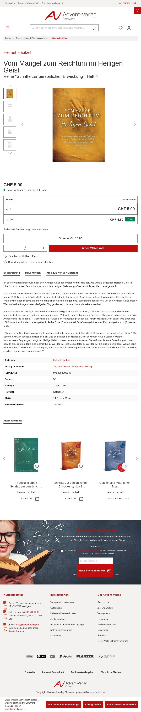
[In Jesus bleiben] (26, 455)
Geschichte (103, 602)
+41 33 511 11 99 (127, 3)
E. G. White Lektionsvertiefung (112, 641)
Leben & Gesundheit (28, 3)
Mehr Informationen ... (15, 709)
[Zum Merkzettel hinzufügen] (37, 466)
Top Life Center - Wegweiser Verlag (72, 366)
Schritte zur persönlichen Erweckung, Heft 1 (70, 484)
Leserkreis (102, 619)
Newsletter (102, 630)
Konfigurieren (93, 704)
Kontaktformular (16, 631)
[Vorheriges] (22, 124)
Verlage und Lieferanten (62, 602)
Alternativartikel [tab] (12, 420)
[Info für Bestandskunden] (137, 10)
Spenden (101, 635)
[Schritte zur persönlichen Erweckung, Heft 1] (70, 455)
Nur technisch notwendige (63, 704)
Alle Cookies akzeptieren (121, 704)
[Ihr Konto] (129, 28)
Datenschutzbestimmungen (87, 550)
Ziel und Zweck (105, 608)
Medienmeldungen (106, 624)
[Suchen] (94, 27)
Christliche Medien (111, 672)
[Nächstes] (134, 124)
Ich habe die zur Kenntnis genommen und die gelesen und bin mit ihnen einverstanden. (98, 551)
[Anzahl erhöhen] (43, 248)
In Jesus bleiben (26, 484)
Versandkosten (40, 229)
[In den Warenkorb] (36, 498)
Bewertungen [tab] (33, 272)
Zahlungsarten (57, 619)
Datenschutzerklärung (61, 630)
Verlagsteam (103, 613)
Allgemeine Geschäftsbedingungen (67, 624)
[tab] (11, 273)
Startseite (10, 3)
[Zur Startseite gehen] (70, 15)
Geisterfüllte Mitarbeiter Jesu (114, 484)
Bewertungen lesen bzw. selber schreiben (30, 262)
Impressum (56, 635)
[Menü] (7, 27)
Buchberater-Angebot (52, 3)
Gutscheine (56, 608)
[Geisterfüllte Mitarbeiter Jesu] (114, 455)
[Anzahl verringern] (7, 248)
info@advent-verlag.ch (27, 624)
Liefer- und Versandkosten (63, 613)
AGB (129, 550)
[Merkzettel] (121, 28)
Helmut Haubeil (17, 52)
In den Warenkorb (93, 248)
